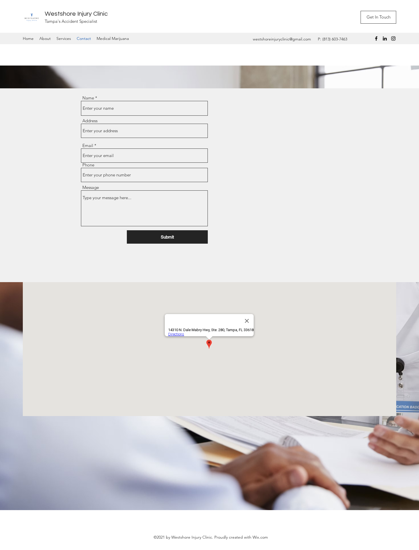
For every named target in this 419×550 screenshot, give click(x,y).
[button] (378, 17)
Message (90, 187)
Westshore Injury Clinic (76, 14)
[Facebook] (376, 38)
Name (88, 98)
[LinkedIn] (385, 38)
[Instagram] (393, 38)
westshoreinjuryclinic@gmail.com (282, 39)
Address (89, 121)
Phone (88, 165)
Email (87, 145)
